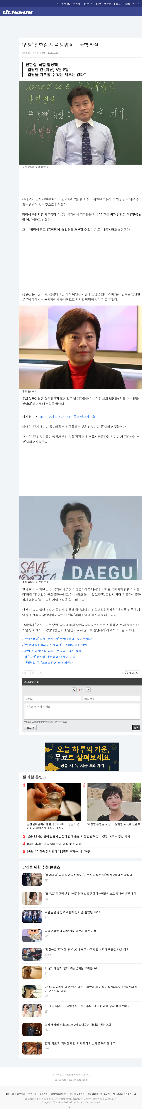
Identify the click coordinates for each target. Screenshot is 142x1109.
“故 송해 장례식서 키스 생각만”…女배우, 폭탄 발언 (55, 645)
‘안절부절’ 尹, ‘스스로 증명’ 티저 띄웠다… (50, 663)
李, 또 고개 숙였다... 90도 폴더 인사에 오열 (68, 417)
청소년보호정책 (77, 1094)
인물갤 (107, 3)
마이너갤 (87, 3)
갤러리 (76, 3)
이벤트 (127, 3)
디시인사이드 (63, 3)
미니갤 (98, 3)
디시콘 (136, 3)
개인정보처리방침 (59, 1094)
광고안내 (32, 1094)
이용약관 (44, 1094)
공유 (40, 672)
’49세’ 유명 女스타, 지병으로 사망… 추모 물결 (52, 651)
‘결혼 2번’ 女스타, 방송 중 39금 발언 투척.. (50, 657)
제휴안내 (21, 1094)
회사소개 (10, 1094)
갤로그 (117, 3)
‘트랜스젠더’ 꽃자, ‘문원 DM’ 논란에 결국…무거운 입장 (58, 639)
